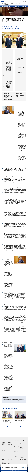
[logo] (5, 1)
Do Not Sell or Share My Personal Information (14, 470)
